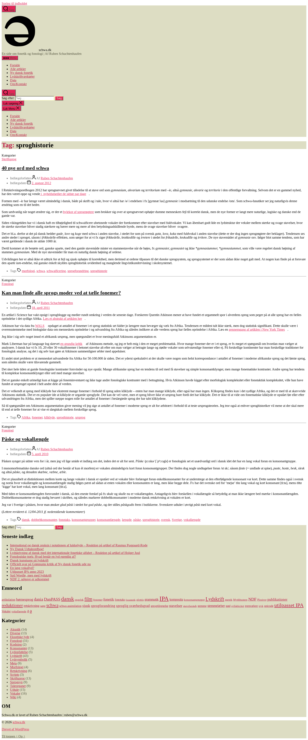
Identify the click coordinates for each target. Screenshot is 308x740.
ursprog (80, 417)
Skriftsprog (9, 159)
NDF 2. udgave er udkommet (29, 579)
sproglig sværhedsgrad (133, 606)
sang (42, 606)
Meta (13, 663)
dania (38, 599)
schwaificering (56, 271)
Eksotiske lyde (19, 637)
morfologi (28, 271)
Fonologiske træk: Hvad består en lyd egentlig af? (43, 556)
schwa (40, 271)
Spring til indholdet (14, 3)
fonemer (37, 417)
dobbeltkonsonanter (44, 520)
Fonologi (8, 284)
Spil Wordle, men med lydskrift (30, 575)
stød (228, 606)
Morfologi (16, 667)
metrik (228, 599)
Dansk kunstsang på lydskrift (29, 560)
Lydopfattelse (19, 652)
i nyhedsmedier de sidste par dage (63, 194)
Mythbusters (240, 599)
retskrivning (31, 606)
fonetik (108, 599)
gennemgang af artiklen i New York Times (257, 329)
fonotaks (64, 520)
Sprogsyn (16, 682)
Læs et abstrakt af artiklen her (62, 318)
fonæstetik (131, 600)
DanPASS (52, 599)
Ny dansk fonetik (21, 73)
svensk (165, 520)
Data (13, 80)
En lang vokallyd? (22, 568)
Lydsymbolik (18, 659)
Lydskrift (215, 599)
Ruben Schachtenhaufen (57, 178)
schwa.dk (19, 722)
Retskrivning (18, 671)
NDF (252, 599)
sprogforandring (78, 271)
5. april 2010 (40, 454)
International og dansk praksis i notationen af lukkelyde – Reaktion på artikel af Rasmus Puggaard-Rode (79, 545)
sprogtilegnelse (159, 606)
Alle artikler (18, 69)
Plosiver (262, 599)
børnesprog (24, 599)
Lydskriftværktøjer (22, 76)
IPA (164, 598)
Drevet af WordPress (15, 729)
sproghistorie (98, 271)
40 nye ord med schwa (25, 168)
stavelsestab (190, 606)
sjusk (86, 606)
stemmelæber (216, 606)
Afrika (26, 417)
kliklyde (49, 417)
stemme (202, 606)
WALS (39, 326)
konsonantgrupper (83, 520)
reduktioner (12, 605)
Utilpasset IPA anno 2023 (27, 571)
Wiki (13, 697)
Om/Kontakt (18, 84)
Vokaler (6, 611)
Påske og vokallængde (25, 439)
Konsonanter (18, 648)
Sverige (177, 520)
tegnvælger (251, 606)
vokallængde (192, 520)
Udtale (14, 689)
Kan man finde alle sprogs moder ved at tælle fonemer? (61, 292)
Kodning (16, 644)
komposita (176, 599)
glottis (140, 599)
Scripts (14, 674)
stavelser (175, 606)
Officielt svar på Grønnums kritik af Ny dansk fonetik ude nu (50, 564)
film (88, 599)
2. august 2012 (41, 183)
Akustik (15, 629)
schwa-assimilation (70, 606)
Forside (15, 65)
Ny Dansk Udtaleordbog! (27, 549)
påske (137, 520)
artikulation (8, 599)
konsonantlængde (108, 520)
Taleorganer (18, 686)
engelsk (79, 599)
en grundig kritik (71, 344)
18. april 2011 (41, 308)
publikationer (277, 599)
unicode (268, 606)
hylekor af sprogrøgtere (78, 212)
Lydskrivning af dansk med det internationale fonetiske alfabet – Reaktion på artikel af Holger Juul (75, 553)
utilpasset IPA (289, 605)
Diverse (15, 633)
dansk (26, 520)
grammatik (152, 599)
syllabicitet (237, 606)
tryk (261, 606)
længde (127, 520)
